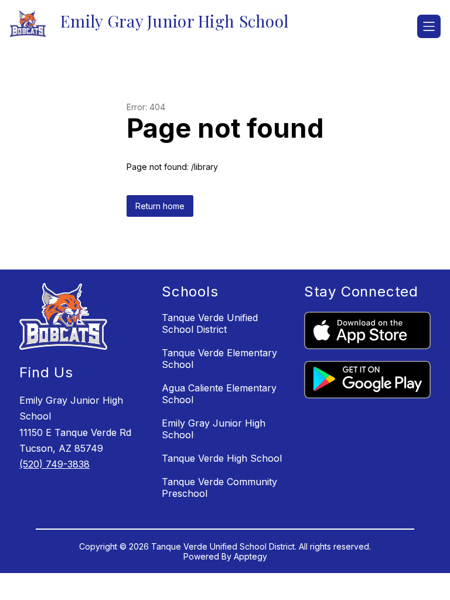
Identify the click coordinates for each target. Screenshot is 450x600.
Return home (160, 206)
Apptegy (250, 556)
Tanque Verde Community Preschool (219, 487)
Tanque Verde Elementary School (219, 358)
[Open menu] (429, 26)
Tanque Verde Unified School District (210, 323)
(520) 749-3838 (54, 464)
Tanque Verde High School (222, 458)
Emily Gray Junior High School (213, 429)
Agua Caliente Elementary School (219, 393)
